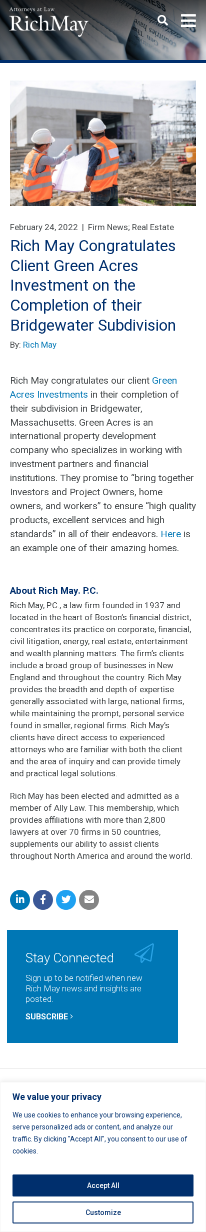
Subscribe (48, 1016)
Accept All (103, 1185)
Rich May (39, 345)
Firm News (108, 227)
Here (170, 534)
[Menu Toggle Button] (188, 21)
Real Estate (153, 227)
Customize (103, 1212)
